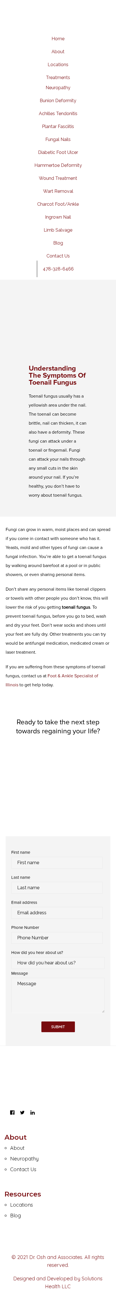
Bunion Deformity (58, 100)
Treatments (58, 77)
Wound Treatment (58, 178)
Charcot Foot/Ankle (58, 204)
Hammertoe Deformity (58, 165)
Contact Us (58, 256)
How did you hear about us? (37, 952)
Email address (24, 902)
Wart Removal (58, 191)
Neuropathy (58, 87)
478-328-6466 (58, 269)
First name (20, 852)
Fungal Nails (58, 139)
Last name (20, 877)
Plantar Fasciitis (58, 126)
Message (19, 973)
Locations (58, 64)
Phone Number (25, 927)
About (58, 51)
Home (58, 38)
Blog (58, 243)
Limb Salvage (58, 230)
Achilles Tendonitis (58, 113)
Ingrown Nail (58, 217)
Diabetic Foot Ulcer (58, 152)
